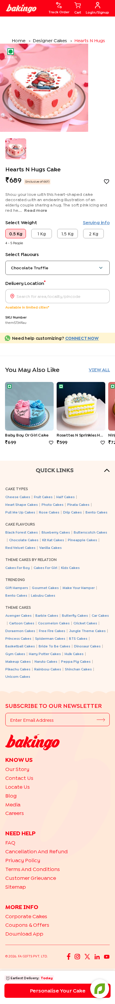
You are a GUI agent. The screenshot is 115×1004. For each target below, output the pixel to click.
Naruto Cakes (45, 661)
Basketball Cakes (20, 646)
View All (99, 369)
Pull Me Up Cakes (20, 512)
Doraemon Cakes (20, 631)
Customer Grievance (30, 878)
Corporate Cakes (26, 916)
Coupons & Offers (27, 925)
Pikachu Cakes (17, 669)
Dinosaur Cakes (87, 646)
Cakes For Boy (17, 568)
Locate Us (17, 787)
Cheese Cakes (17, 497)
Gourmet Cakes (45, 588)
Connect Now (82, 338)
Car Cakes (100, 615)
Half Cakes (65, 497)
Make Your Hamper (79, 588)
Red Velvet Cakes (20, 547)
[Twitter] (87, 956)
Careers (14, 813)
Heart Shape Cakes (21, 504)
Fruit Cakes (43, 497)
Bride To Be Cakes (54, 646)
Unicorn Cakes (17, 676)
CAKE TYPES (16, 489)
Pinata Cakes (78, 504)
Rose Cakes (49, 512)
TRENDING (15, 580)
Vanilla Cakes (50, 547)
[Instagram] (77, 956)
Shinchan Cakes (78, 669)
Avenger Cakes (18, 615)
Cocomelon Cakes (54, 623)
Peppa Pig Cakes (76, 661)
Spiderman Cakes (50, 638)
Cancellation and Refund (36, 851)
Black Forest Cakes (21, 532)
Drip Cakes (72, 512)
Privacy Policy (22, 860)
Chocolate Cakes (23, 540)
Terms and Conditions (32, 869)
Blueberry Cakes (56, 532)
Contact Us (19, 778)
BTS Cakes (78, 638)
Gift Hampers (16, 588)
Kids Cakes (70, 568)
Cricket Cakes (85, 623)
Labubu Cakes (43, 595)
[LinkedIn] (97, 956)
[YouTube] (107, 956)
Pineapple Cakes (82, 540)
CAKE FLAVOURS (20, 524)
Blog (11, 795)
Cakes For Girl (45, 568)
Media (12, 804)
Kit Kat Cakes (53, 540)
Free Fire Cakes (52, 631)
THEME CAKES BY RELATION (31, 559)
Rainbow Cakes (47, 669)
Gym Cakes (15, 654)
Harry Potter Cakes (45, 654)
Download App (24, 933)
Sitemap (15, 887)
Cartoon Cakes (21, 623)
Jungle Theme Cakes (87, 631)
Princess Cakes (18, 638)
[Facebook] (68, 956)
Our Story (17, 769)
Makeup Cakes (18, 661)
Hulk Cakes (74, 654)
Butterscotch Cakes (90, 532)
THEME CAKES (18, 607)
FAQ (10, 842)
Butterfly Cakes (75, 615)
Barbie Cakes (46, 615)
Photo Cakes (52, 504)
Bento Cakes (96, 512)
